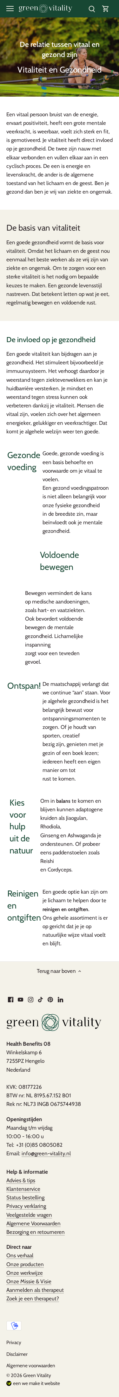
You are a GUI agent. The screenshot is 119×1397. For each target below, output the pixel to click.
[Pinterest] (50, 999)
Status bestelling (25, 1197)
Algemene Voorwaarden (33, 1223)
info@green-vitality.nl (46, 1153)
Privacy (13, 1342)
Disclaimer (17, 1354)
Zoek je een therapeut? (32, 1298)
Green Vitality (37, 1375)
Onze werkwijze (24, 1273)
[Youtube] (20, 999)
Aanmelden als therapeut (35, 1290)
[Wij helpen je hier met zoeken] (92, 8)
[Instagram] (30, 999)
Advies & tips (20, 1180)
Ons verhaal (19, 1255)
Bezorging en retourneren (35, 1232)
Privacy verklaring (26, 1206)
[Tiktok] (40, 999)
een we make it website (36, 1383)
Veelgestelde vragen (29, 1215)
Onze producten (25, 1264)
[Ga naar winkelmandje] (105, 8)
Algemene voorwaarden (30, 1365)
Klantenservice (23, 1189)
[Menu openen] (10, 8)
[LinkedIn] (60, 999)
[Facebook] (10, 999)
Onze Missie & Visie (28, 1281)
